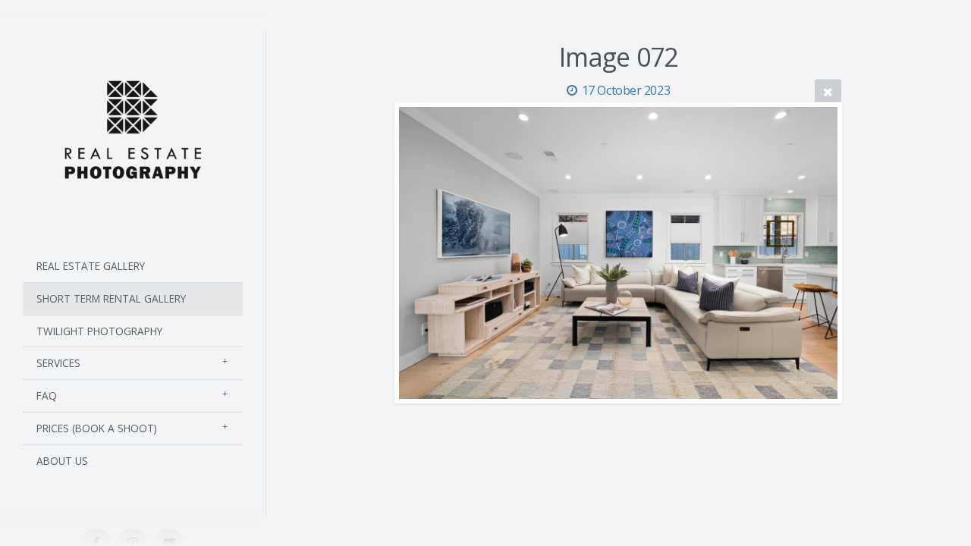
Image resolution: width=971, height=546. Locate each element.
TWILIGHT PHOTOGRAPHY (99, 331)
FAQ (46, 395)
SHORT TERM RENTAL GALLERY (111, 298)
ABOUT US (62, 460)
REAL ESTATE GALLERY (90, 266)
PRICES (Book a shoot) (96, 428)
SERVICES (58, 363)
